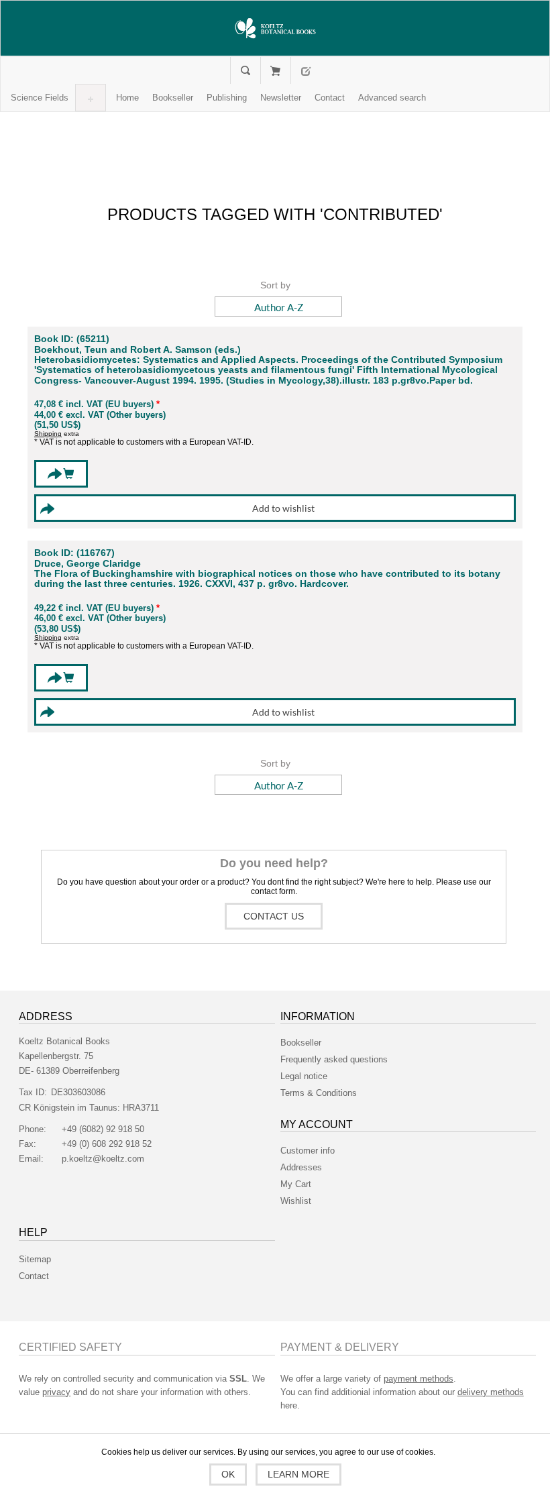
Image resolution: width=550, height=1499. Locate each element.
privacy (56, 1392)
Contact (34, 1276)
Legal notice (303, 1076)
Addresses (301, 1167)
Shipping (48, 433)
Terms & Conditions (318, 1093)
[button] (39, 97)
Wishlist (295, 1201)
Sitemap (35, 1259)
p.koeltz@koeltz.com (103, 1159)
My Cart (275, 70)
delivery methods (490, 1392)
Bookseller (300, 1043)
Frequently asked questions (334, 1059)
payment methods (418, 1379)
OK (228, 1474)
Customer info (307, 1151)
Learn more (298, 1474)
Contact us (273, 916)
